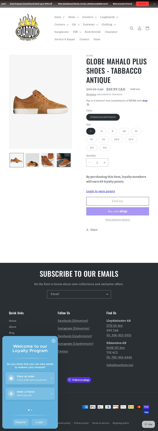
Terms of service (100, 423)
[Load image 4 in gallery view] (64, 160)
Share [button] (94, 229)
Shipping (91, 94)
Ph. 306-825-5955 (118, 335)
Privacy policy (81, 423)
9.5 (106, 148)
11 (138, 132)
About (12, 326)
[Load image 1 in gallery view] (17, 160)
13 (105, 140)
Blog (12, 332)
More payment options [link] (117, 219)
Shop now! (142, 3)
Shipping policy (121, 423)
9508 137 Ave (115, 347)
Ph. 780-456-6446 (119, 357)
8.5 (94, 148)
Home (13, 320)
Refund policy (63, 423)
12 (93, 140)
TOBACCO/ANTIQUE (105, 118)
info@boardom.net (119, 365)
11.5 (133, 140)
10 (126, 132)
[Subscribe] (107, 294)
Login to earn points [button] (100, 191)
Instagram (73, 328)
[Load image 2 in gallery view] (32, 160)
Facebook (73, 320)
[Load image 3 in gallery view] (48, 160)
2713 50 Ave (114, 325)
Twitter (63, 351)
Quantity (91, 155)
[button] (59, 17)
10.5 (118, 140)
